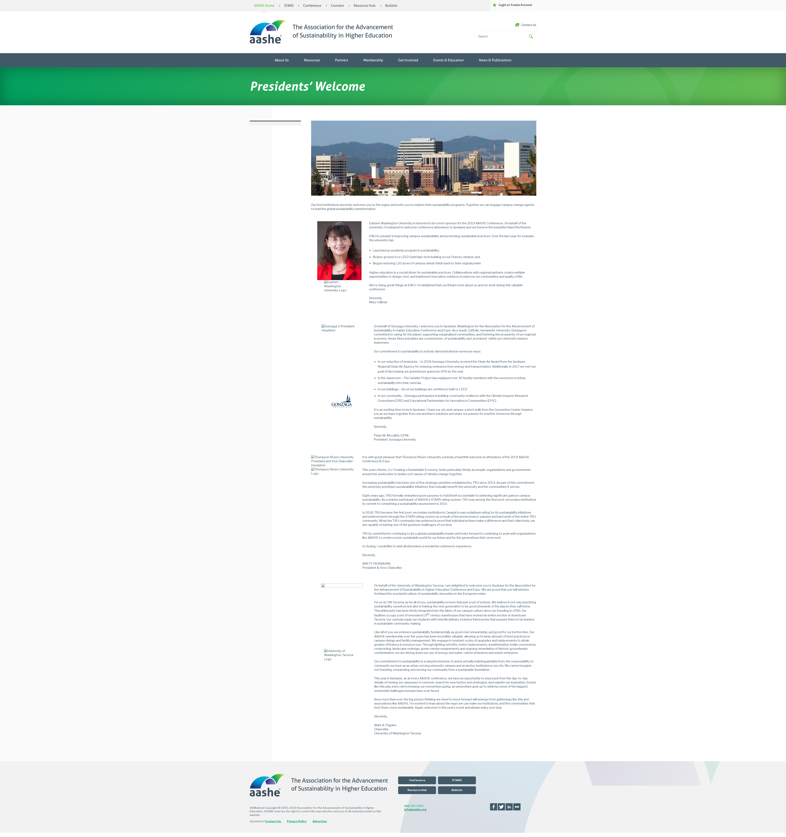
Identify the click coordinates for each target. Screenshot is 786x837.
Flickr (517, 806)
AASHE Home (264, 6)
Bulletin (391, 6)
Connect (337, 6)
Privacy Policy (296, 821)
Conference (312, 6)
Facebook (493, 806)
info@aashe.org (415, 809)
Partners (341, 60)
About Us (282, 60)
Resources (312, 60)
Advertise (320, 821)
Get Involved (408, 60)
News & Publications (495, 60)
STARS (289, 6)
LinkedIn (509, 806)
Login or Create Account (515, 5)
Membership (373, 60)
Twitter (501, 806)
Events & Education (448, 60)
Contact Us (528, 25)
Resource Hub (364, 6)
